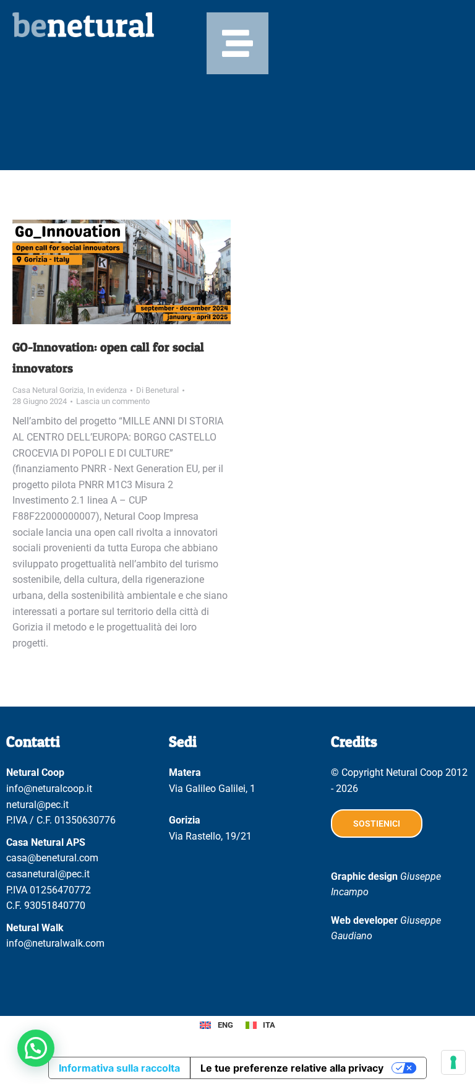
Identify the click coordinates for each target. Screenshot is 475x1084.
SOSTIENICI (376, 823)
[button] (35, 1048)
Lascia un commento (113, 401)
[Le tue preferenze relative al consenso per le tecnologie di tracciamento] (453, 1062)
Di (157, 390)
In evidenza (107, 390)
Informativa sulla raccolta (119, 1068)
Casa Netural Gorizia (47, 390)
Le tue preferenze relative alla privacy (291, 1068)
